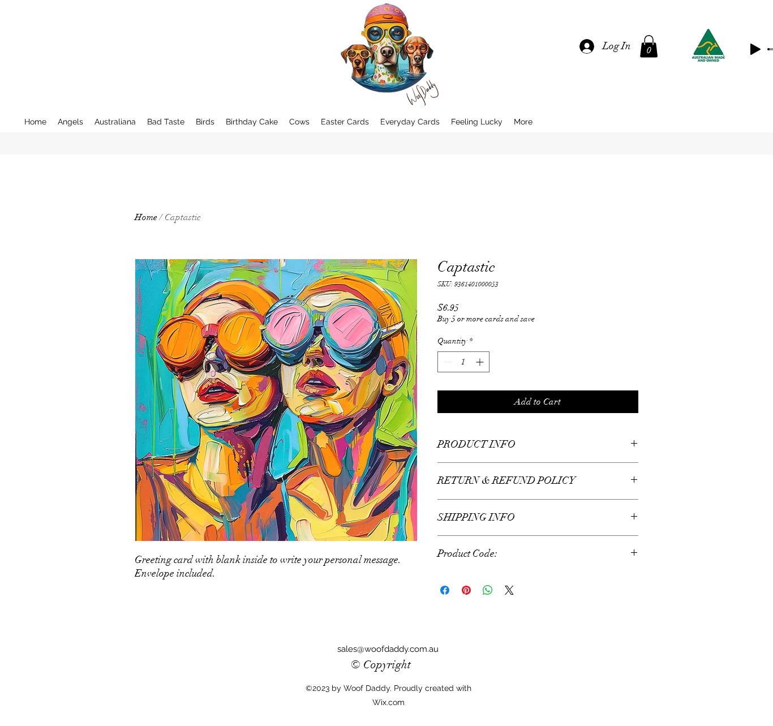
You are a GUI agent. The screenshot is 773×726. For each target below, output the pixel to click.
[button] (648, 46)
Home (146, 217)
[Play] (755, 49)
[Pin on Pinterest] (466, 590)
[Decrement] (446, 362)
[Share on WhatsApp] (488, 590)
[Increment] (481, 362)
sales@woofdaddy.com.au (388, 649)
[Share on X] (509, 590)
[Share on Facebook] (445, 590)
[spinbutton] (463, 362)
